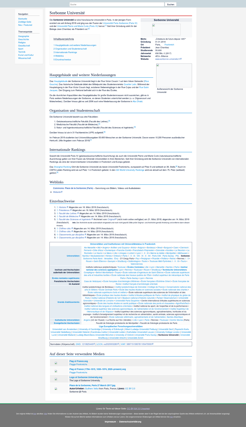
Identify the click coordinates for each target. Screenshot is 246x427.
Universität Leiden (117, 331)
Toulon (145, 261)
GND (78, 343)
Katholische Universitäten (67, 320)
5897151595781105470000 (139, 343)
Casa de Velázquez (93, 281)
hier (34, 413)
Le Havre (98, 253)
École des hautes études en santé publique (117, 303)
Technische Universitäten (174, 269)
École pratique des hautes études (112, 295)
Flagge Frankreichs (78, 364)
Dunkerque (110, 250)
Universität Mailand (66, 334)
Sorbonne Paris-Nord (92, 258)
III (148, 253)
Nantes (85, 255)
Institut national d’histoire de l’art (106, 297)
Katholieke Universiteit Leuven (140, 331)
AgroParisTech (182, 303)
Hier (45, 413)
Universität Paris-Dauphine (127, 300)
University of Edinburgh (112, 329)
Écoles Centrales (135, 267)
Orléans (117, 255)
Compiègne (89, 272)
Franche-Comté (124, 250)
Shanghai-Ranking (62, 166)
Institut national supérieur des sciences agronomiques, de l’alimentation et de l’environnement (127, 308)
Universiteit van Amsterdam (64, 329)
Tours (183, 261)
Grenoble (160, 250)
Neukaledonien (97, 255)
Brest (159, 247)
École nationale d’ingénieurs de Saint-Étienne (143, 272)
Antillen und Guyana (120, 247)
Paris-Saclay (168, 255)
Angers (105, 247)
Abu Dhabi (137, 101)
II (144, 253)
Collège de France (156, 286)
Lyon (138, 253)
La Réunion (180, 250)
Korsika (169, 250)
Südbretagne (134, 261)
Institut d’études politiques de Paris (144, 295)
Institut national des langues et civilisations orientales (108, 305)
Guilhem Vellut (92, 388)
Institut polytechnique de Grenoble (130, 286)
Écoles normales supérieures (65, 278)
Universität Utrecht (117, 337)
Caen (176, 247)
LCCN (99, 343)
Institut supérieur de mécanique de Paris (171, 275)
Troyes (118, 272)
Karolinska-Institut (99, 331)
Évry (116, 258)
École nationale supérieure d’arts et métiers (107, 292)
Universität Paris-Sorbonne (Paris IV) (120, 22)
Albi (99, 247)
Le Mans (108, 253)
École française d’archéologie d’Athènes (121, 281)
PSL (177, 255)
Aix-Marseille (90, 247)
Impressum (110, 421)
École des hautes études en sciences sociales (140, 289)
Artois (133, 247)
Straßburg (121, 261)
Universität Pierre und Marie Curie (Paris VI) (77, 25)
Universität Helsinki (80, 331)
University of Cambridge (90, 329)
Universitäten (73, 255)
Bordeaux (151, 247)
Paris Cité (156, 255)
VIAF (123, 343)
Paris (125, 255)
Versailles (108, 258)
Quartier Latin (130, 84)
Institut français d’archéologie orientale (140, 283)
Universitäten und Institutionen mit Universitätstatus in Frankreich (122, 243)
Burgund (168, 247)
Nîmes (109, 255)
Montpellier (171, 253)
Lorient (131, 253)
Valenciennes (137, 263)
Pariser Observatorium (167, 297)
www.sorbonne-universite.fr (167, 58)
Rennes (128, 269)
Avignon (141, 247)
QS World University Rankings (130, 169)
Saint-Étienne (100, 261)
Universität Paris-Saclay (146, 334)
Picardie (155, 258)
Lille (115, 253)
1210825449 (87, 343)
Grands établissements (68, 302)
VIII (138, 255)
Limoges (122, 253)
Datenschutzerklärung (130, 421)
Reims (172, 258)
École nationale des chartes (175, 289)
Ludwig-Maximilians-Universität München (95, 334)
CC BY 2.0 (130, 388)
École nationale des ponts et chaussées (156, 303)
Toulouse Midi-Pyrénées (160, 261)
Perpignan (145, 258)
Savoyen (112, 261)
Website (57, 191)
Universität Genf (166, 329)
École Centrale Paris (108, 289)
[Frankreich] (162, 44)
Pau (137, 258)
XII (149, 255)
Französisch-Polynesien (143, 250)
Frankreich (169, 44)
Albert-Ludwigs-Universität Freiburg (141, 329)
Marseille (160, 267)
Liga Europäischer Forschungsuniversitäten (121, 326)
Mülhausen (183, 253)
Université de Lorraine (104, 300)
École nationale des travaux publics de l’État (131, 275)
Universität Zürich (135, 337)
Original (111, 219)
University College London (168, 331)
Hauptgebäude (60, 81)
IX (142, 255)
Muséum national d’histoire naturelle (138, 297)
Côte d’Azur (98, 250)
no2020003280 (110, 343)
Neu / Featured (25, 24)
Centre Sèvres (176, 319)
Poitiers (164, 258)
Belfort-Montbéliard (104, 272)
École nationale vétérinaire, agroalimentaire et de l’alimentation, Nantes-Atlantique (146, 316)
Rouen (89, 261)
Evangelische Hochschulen (66, 323)
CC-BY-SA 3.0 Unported (138, 408)
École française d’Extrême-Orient (156, 281)
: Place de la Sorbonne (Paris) (73, 188)
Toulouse (121, 267)
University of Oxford (124, 334)
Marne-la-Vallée (157, 253)
